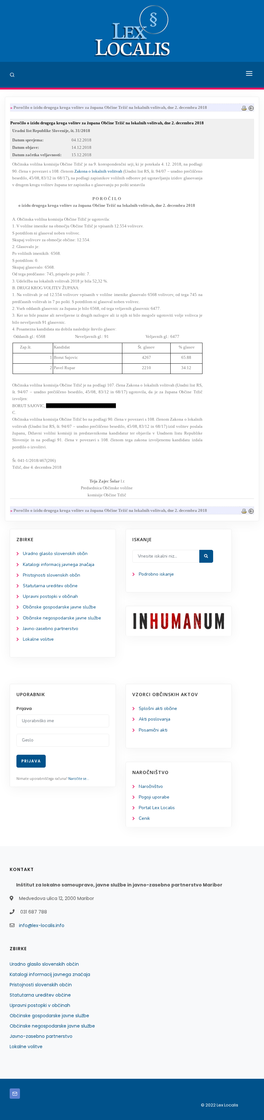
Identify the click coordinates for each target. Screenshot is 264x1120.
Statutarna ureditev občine (50, 586)
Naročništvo (151, 786)
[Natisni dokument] (244, 107)
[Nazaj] (251, 107)
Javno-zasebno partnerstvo (50, 629)
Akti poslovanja (154, 719)
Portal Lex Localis (157, 808)
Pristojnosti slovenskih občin (51, 575)
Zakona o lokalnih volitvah (98, 171)
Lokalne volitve (38, 639)
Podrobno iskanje (156, 574)
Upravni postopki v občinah (50, 596)
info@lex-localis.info (41, 925)
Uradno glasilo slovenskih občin (55, 553)
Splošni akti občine (158, 708)
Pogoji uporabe (154, 797)
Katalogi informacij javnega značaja (58, 564)
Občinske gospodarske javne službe (59, 607)
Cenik (144, 818)
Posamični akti (153, 730)
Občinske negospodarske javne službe (62, 618)
